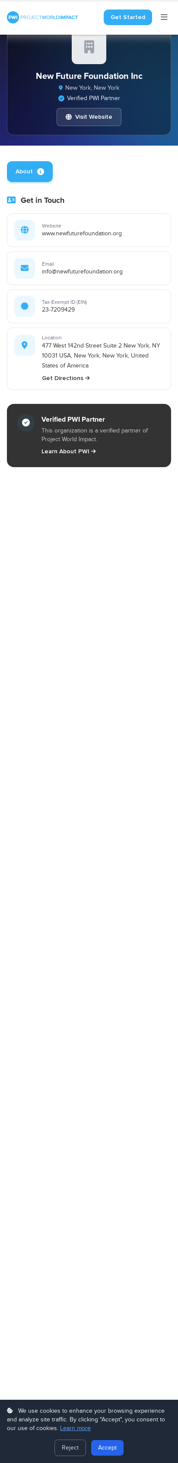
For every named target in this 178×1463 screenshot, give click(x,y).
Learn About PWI (65, 451)
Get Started (128, 17)
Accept (107, 1447)
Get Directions (62, 378)
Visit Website (93, 116)
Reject (70, 1447)
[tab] (30, 171)
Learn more (75, 1428)
